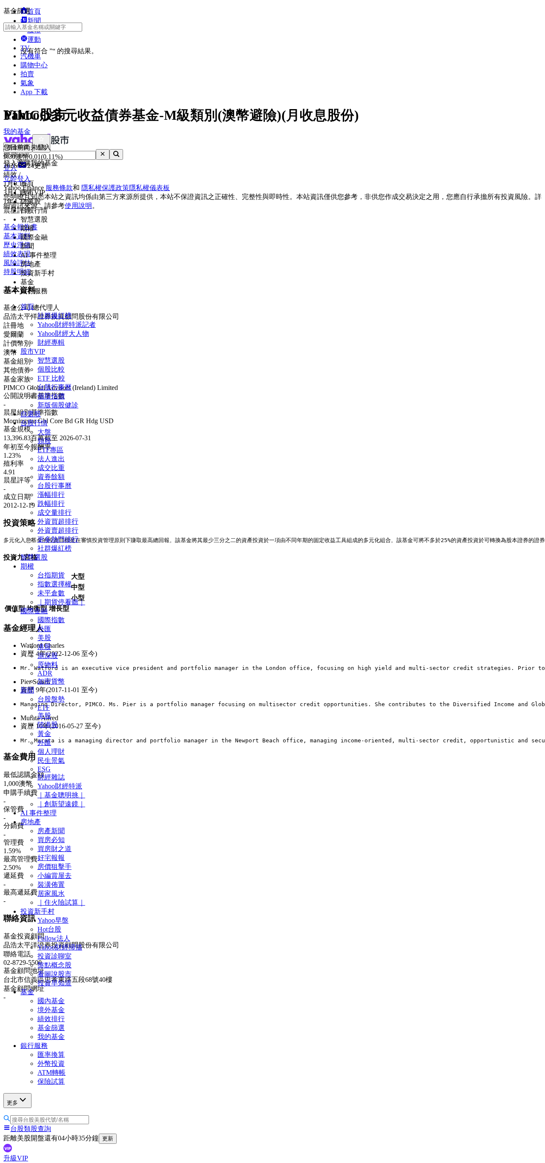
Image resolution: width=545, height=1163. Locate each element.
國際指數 (51, 619)
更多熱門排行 (57, 539)
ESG (44, 769)
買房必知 (51, 839)
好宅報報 (51, 857)
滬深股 (47, 655)
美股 (44, 637)
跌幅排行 (51, 503)
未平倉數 (51, 593)
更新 (107, 1138)
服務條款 (59, 187)
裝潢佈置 (51, 884)
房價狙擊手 (54, 866)
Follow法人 (53, 938)
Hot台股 (49, 929)
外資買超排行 (57, 521)
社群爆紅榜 (54, 315)
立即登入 (17, 178)
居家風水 (51, 893)
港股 (44, 646)
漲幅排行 (51, 494)
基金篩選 (51, 1027)
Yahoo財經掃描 (59, 947)
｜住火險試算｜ (61, 902)
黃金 (44, 733)
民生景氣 (51, 760)
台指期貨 (51, 575)
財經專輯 (51, 342)
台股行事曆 (54, 387)
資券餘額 (51, 476)
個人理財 (51, 751)
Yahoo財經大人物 (63, 333)
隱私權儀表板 (149, 187)
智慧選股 (51, 360)
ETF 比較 (51, 378)
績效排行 (51, 1018)
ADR (44, 673)
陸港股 (47, 724)
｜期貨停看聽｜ (61, 602)
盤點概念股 (54, 965)
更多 (12, 1103)
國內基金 (51, 1000)
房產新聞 (51, 830)
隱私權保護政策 (105, 187)
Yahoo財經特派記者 (66, 324)
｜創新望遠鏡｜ (61, 804)
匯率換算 (51, 1054)
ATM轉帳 (51, 1072)
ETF (43, 707)
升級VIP (15, 1158)
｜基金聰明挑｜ (61, 795)
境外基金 (51, 1009)
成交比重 (51, 467)
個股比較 (51, 369)
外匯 (44, 628)
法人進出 (51, 458)
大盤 (44, 432)
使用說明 (78, 205)
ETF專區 (50, 449)
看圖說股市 (54, 974)
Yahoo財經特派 (59, 786)
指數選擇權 (54, 584)
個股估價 (51, 396)
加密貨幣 (51, 681)
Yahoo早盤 (53, 920)
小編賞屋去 (54, 875)
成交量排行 (54, 512)
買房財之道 (54, 848)
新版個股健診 (57, 405)
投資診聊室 (54, 956)
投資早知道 (54, 983)
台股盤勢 (51, 699)
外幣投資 (51, 1063)
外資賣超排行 (57, 530)
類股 (44, 440)
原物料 (47, 664)
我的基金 (51, 1036)
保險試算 (51, 1081)
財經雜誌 (51, 777)
